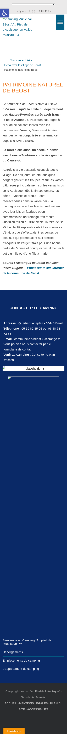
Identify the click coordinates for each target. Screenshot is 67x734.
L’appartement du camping (21, 668)
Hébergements (13, 652)
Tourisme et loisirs (21, 60)
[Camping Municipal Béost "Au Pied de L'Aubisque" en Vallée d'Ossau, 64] (21, 27)
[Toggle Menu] (60, 22)
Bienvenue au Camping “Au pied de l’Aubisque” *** (27, 642)
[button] (4, 13)
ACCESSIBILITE (37, 709)
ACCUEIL (10, 703)
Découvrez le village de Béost (22, 65)
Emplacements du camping (21, 660)
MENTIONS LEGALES (33, 703)
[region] (33, 48)
